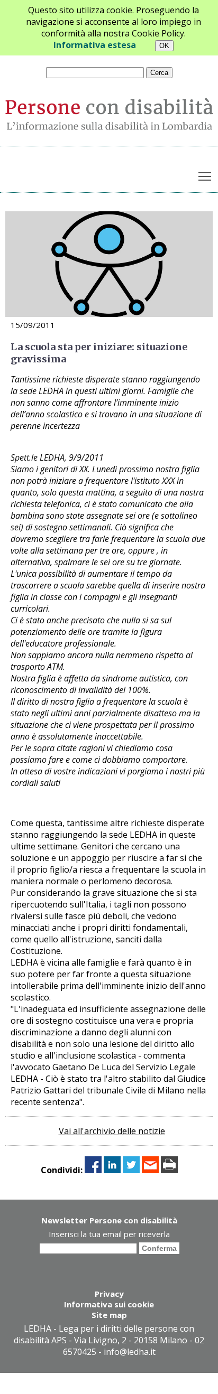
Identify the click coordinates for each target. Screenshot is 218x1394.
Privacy (109, 1293)
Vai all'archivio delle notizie (112, 1131)
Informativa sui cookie (109, 1304)
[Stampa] (169, 1170)
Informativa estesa (94, 45)
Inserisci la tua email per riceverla (109, 1234)
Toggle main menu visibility (205, 175)
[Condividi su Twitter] (131, 1170)
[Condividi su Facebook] (93, 1170)
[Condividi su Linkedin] (112, 1170)
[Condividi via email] (150, 1170)
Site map (109, 1314)
